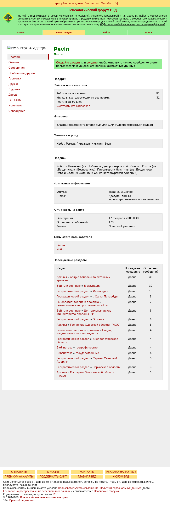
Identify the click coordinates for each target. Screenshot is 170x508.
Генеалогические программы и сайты (82, 305)
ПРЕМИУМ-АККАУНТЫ (19, 476)
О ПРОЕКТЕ (19, 471)
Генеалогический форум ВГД (93, 10)
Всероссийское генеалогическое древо (44, 497)
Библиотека (64, 347)
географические (87, 347)
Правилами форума (106, 491)
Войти (106, 32)
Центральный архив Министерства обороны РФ (84, 312)
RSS (55, 494)
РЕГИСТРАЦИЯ (64, 32)
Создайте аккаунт (68, 62)
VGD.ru (21, 32)
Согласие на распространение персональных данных (36, 491)
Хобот (61, 249)
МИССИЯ (53, 471)
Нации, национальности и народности (84, 331)
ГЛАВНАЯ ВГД (87, 476)
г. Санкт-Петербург (105, 296)
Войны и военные (69, 285)
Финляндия (100, 291)
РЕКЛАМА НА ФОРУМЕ (121, 471)
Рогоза (61, 245)
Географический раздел (73, 291)
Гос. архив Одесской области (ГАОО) (95, 324)
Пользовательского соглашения (78, 488)
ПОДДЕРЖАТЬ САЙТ (53, 476)
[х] (116, 3)
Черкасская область (106, 367)
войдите (92, 62)
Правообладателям (21, 500)
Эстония (98, 319)
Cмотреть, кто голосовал (73, 105)
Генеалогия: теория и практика (78, 301)
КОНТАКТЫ (87, 471)
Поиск (148, 32)
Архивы (62, 277)
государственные (87, 353)
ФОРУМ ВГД (121, 476)
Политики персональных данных (120, 488)
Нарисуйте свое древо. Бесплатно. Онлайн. (82, 3)
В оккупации (92, 285)
